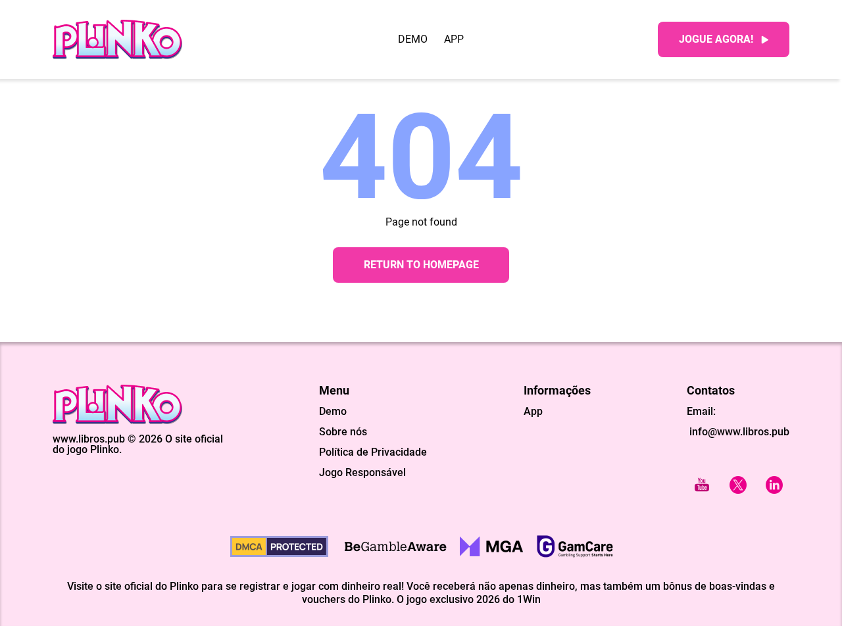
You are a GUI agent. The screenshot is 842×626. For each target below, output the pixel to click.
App (454, 39)
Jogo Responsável (362, 473)
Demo (413, 39)
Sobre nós (343, 432)
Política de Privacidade (373, 452)
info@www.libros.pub (738, 431)
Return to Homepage (421, 264)
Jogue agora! (716, 39)
